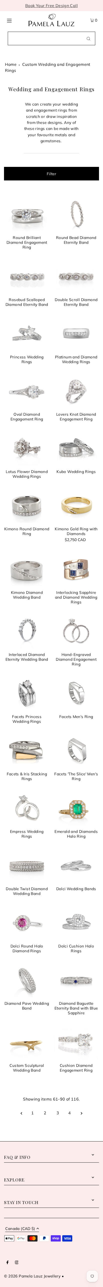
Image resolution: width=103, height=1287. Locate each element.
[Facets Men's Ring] (76, 693)
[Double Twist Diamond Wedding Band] (27, 865)
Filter (51, 173)
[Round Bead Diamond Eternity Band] (76, 214)
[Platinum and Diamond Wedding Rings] (76, 334)
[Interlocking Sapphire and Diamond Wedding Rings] (76, 569)
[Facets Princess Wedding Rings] (27, 693)
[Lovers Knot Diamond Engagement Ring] (76, 391)
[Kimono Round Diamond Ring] (27, 506)
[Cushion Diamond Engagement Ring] (76, 1042)
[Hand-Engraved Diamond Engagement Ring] (76, 631)
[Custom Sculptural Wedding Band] (27, 1042)
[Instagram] (16, 1263)
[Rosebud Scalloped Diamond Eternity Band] (27, 276)
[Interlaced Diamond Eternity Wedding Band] (27, 631)
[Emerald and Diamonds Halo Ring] (76, 808)
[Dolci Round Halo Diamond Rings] (27, 923)
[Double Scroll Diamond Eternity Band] (76, 276)
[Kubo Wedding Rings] (76, 448)
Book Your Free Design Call (51, 5)
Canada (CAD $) (20, 1229)
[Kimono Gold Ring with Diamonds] (76, 506)
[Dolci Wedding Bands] (76, 865)
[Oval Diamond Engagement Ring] (27, 391)
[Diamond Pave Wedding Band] (27, 980)
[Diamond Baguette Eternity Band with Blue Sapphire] (76, 980)
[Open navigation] (15, 20)
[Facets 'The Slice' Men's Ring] (76, 751)
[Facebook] (7, 1263)
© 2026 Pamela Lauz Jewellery (32, 1276)
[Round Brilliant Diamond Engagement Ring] (27, 214)
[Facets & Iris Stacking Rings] (27, 751)
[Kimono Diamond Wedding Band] (27, 569)
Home (10, 64)
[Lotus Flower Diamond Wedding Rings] (27, 448)
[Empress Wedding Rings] (27, 808)
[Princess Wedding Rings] (27, 334)
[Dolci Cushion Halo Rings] (76, 923)
